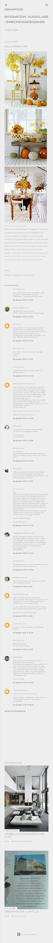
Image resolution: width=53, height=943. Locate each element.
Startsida (11, 30)
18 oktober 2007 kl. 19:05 (23, 418)
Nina (15, 324)
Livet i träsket (19, 308)
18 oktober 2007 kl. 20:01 (23, 461)
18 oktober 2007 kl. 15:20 (23, 359)
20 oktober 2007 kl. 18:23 (23, 705)
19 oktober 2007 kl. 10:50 (23, 570)
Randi (16, 468)
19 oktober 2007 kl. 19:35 (23, 649)
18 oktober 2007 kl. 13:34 (23, 317)
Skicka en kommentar (15, 711)
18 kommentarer (18, 916)
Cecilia (16, 657)
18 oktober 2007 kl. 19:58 (23, 440)
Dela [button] (7, 270)
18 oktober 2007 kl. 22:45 (23, 553)
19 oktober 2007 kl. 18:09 (23, 633)
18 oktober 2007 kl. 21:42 (23, 525)
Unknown (17, 624)
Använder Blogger (29, 934)
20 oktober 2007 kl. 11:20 (23, 683)
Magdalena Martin (22, 533)
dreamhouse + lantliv (22, 911)
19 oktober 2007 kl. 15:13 (22, 586)
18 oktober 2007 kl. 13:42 (23, 341)
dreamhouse (19, 594)
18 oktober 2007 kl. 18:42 (23, 376)
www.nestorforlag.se (22, 383)
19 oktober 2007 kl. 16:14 (23, 616)
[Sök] (46, 4)
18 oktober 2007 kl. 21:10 (23, 481)
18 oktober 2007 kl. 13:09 (23, 300)
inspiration (28, 275)
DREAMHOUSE (14, 9)
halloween (18, 275)
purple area (18, 577)
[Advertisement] (26, 737)
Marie (15, 426)
